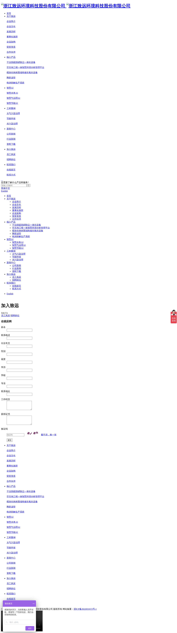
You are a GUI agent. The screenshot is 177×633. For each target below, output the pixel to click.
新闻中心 (11, 129)
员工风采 (11, 154)
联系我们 (11, 164)
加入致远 (11, 149)
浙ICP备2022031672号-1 (85, 609)
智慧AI (10, 88)
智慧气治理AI (13, 98)
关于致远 (11, 16)
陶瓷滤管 (11, 77)
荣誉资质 (11, 47)
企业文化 (11, 26)
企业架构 (11, 42)
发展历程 (11, 31)
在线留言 (11, 170)
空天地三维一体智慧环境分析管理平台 (25, 67)
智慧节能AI (12, 103)
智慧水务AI (12, 93)
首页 (9, 13)
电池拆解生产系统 (15, 83)
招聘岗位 (11, 159)
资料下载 (11, 144)
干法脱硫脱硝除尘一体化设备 (21, 62)
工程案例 (11, 108)
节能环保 (11, 118)
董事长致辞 (12, 37)
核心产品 (11, 57)
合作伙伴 (11, 52)
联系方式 (11, 175)
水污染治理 (12, 123)
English (4, 191)
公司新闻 (11, 134)
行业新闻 (11, 139)
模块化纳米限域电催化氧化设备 (22, 72)
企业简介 (11, 21)
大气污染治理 (13, 113)
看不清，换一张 (48, 435)
